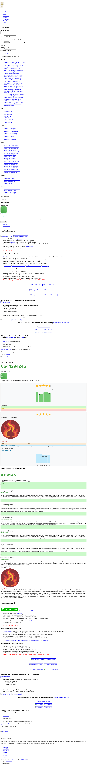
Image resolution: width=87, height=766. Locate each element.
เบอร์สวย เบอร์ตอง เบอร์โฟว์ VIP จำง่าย (12, 104)
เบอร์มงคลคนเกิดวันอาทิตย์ (10, 139)
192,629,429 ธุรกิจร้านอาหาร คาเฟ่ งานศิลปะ (14, 94)
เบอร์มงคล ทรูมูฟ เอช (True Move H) (12, 180)
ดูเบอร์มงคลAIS (7, 266)
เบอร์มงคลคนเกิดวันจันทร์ (10, 128)
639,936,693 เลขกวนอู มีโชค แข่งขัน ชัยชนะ (14, 71)
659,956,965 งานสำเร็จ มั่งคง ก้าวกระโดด (13, 68)
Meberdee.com (9, 761)
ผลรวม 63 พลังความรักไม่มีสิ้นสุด (11, 167)
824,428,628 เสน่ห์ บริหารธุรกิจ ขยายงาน (13, 76)
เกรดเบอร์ (3, 48)
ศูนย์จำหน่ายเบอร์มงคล (6, 349)
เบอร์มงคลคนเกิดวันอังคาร (10, 130)
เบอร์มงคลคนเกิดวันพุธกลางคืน (11, 133)
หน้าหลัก (6, 53)
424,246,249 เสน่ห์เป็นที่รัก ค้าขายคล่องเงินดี (13, 91)
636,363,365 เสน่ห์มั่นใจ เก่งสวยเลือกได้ (12, 84)
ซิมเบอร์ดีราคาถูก (7, 256)
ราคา (2, 45)
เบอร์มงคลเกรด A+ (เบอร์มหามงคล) (12, 189)
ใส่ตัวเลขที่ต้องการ (5, 30)
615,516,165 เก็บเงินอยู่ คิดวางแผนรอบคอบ (13, 96)
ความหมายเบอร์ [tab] (6, 226)
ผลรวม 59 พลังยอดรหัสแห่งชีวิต (11, 166)
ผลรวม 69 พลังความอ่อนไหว (10, 172)
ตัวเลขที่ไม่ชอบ (4, 38)
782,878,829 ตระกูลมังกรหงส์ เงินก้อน (12, 81)
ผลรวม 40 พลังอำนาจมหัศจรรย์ (11, 148)
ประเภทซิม (3, 47)
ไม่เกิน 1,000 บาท (8, 111)
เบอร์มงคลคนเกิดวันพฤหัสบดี (10, 134)
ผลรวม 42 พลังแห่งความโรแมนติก (11, 151)
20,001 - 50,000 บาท (8, 119)
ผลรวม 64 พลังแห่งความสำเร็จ (11, 169)
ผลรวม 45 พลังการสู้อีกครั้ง (10, 155)
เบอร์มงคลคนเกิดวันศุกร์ (9, 136)
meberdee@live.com (14, 759)
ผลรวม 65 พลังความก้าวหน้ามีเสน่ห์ (12, 171)
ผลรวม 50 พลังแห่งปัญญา (9, 158)
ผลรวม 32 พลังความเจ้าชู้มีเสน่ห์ (11, 145)
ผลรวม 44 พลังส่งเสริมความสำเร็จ (11, 153)
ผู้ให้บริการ (3, 44)
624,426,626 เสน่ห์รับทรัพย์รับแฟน (11, 92)
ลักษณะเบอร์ (3, 42)
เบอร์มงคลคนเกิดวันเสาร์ (9, 138)
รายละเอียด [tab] (5, 224)
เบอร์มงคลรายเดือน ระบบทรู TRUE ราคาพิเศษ (14, 62)
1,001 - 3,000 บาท (8, 113)
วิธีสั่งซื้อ (5, 14)
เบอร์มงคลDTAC (21, 266)
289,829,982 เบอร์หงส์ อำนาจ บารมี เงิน (12, 78)
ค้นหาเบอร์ (4, 50)
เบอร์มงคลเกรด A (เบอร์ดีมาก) (11, 190)
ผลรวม (2, 40)
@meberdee (19, 239)
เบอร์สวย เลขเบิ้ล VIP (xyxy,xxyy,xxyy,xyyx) (13, 102)
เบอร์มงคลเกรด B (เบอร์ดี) (10, 192)
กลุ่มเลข (2, 34)
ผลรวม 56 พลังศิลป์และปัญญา (10, 164)
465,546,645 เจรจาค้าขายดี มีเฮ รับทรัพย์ (13, 83)
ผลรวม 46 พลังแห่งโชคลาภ (10, 156)
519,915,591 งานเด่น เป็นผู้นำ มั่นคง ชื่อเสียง (13, 67)
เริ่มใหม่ (9, 50)
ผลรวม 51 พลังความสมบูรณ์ (10, 159)
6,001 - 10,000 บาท (8, 116)
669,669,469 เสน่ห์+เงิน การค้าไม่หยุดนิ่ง (13, 89)
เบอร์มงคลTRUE (37, 266)
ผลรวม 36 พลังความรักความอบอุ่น (11, 147)
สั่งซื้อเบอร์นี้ (4, 221)
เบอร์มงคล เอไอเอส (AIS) (9, 178)
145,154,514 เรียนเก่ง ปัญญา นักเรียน (12, 100)
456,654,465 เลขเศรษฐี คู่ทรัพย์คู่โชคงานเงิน (13, 70)
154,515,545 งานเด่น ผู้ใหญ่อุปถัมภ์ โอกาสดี (13, 65)
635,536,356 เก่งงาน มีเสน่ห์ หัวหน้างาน (12, 99)
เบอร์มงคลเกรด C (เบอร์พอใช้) (11, 193)
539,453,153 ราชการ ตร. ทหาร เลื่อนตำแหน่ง (14, 97)
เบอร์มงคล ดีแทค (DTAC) (9, 181)
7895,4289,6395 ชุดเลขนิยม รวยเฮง (11, 73)
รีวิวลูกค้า (5, 20)
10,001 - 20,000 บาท (8, 117)
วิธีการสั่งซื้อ (6, 749)
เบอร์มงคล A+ (6, 341)
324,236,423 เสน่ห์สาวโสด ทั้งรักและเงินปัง (13, 79)
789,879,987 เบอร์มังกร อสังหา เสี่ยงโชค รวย (14, 63)
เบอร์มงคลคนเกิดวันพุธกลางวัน (11, 131)
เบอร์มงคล (5, 12)
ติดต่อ (4, 22)
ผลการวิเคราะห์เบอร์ (7, 362)
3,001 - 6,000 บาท (8, 114)
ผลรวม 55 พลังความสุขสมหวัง (11, 163)
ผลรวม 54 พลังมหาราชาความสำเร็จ (12, 161)
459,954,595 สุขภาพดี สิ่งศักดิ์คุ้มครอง (12, 88)
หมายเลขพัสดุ (6, 19)
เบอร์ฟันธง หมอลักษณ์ (9, 105)
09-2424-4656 (24, 759)
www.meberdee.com (10, 337)
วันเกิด (2, 36)
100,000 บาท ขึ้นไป (8, 122)
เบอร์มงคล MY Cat (8, 183)
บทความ (5, 17)
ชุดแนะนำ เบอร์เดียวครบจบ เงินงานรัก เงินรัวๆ (14, 75)
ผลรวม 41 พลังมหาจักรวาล (10, 150)
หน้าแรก (5, 11)
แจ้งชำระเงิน (6, 16)
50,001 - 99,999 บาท (8, 121)
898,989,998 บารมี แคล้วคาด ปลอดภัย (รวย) (13, 86)
